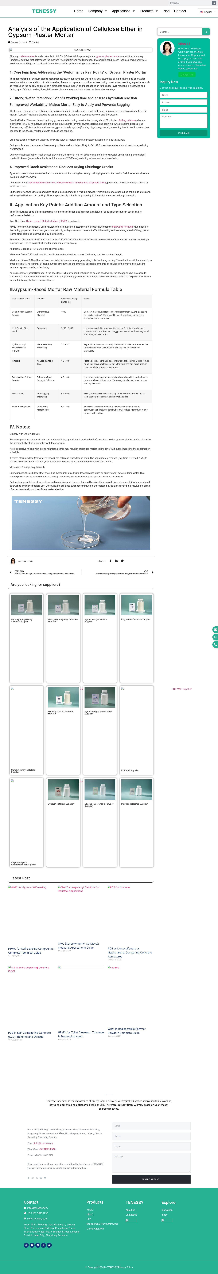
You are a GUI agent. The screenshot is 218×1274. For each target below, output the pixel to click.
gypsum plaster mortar (108, 56)
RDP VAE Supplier (130, 770)
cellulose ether (27, 56)
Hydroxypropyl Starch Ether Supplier (98, 712)
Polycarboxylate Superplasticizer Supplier (23, 863)
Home (78, 11)
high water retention (122, 226)
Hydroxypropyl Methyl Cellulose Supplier (22, 620)
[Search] (214, 3)
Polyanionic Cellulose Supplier (135, 619)
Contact (180, 11)
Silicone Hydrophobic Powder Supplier (99, 805)
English (208, 11)
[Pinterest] (41, 1178)
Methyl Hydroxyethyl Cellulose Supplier (63, 620)
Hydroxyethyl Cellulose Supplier (96, 620)
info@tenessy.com (43, 1143)
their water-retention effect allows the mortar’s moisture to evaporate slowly (67, 182)
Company (95, 11)
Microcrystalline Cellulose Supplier (60, 712)
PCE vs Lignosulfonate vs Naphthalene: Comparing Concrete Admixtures (130, 952)
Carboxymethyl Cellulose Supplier (23, 771)
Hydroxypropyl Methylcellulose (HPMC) (46, 221)
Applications (121, 11)
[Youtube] (45, 1178)
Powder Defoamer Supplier (134, 804)
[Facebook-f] (28, 1178)
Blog (166, 11)
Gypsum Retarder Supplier (61, 804)
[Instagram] (37, 1178)
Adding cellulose (127, 120)
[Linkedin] (37, 1245)
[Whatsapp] (33, 1178)
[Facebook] (32, 1245)
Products (146, 11)
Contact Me (187, 74)
